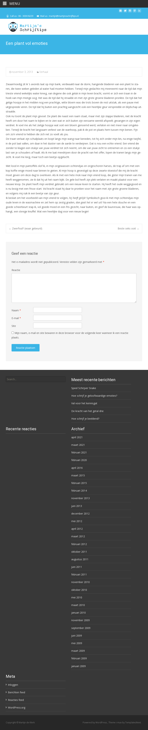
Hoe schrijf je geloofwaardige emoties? (94, 395)
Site (14, 326)
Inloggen (13, 684)
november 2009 (80, 620)
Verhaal (43, 72)
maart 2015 (78, 475)
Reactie (16, 270)
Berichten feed (16, 692)
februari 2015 (79, 483)
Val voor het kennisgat (84, 403)
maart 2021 (78, 445)
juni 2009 (76, 635)
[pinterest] (134, 12)
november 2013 (80, 498)
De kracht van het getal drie (87, 411)
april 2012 (77, 528)
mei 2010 (76, 597)
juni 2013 (76, 506)
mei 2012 (76, 521)
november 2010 (80, 582)
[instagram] (130, 12)
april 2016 (77, 467)
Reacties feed (16, 700)
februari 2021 (79, 452)
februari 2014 (79, 490)
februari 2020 (79, 460)
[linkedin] (139, 12)
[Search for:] (36, 379)
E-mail (16, 318)
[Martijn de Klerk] (24, 26)
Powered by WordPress (95, 722)
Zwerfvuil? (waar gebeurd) (25, 228)
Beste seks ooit (128, 228)
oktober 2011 (79, 551)
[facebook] (120, 12)
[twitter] (125, 12)
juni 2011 (76, 567)
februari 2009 (79, 658)
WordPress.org (16, 707)
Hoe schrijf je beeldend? (85, 418)
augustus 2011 (79, 559)
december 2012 (80, 513)
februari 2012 (79, 544)
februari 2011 (79, 574)
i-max (119, 722)
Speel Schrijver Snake (83, 388)
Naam (16, 310)
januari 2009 (78, 666)
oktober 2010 (79, 590)
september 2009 (80, 628)
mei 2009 (76, 643)
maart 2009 (78, 650)
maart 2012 (78, 536)
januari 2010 (78, 612)
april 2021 (77, 437)
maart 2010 (78, 605)
